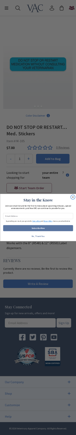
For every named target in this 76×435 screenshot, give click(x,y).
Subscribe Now (38, 228)
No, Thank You (38, 236)
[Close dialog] (73, 197)
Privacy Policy (47, 221)
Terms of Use (36, 221)
